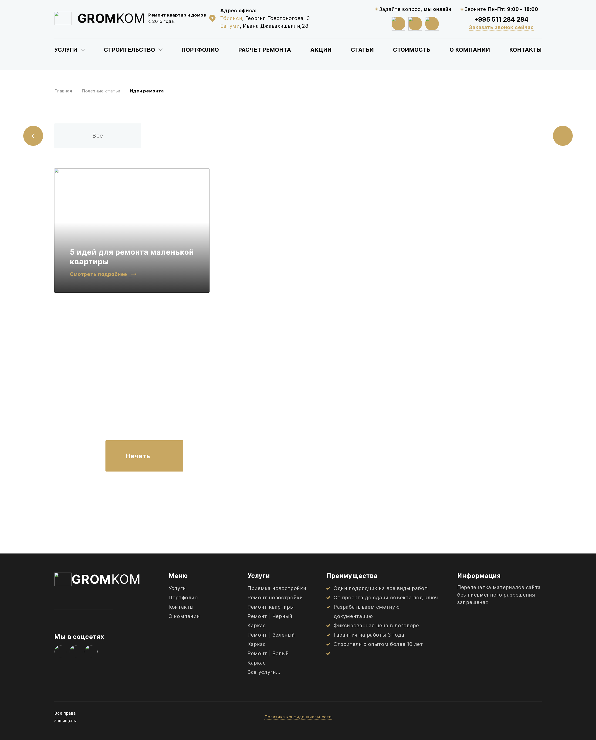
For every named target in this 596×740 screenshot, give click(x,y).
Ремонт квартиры (270, 607)
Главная (63, 90)
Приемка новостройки (276, 588)
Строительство (129, 50)
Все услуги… (264, 672)
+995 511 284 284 (501, 19)
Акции (321, 50)
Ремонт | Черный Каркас (269, 620)
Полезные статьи (101, 90)
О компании (470, 50)
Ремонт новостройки (275, 597)
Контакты (525, 50)
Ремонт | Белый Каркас (268, 658)
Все (97, 135)
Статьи (362, 50)
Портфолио (200, 50)
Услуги (65, 50)
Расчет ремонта (264, 50)
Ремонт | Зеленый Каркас (271, 639)
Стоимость (411, 50)
